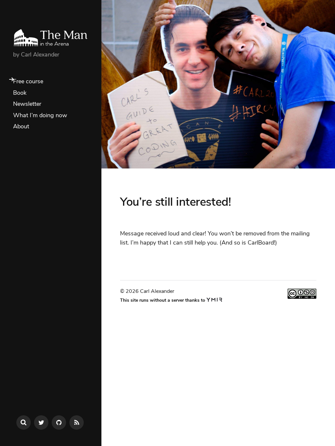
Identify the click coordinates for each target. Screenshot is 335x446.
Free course (28, 81)
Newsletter (27, 104)
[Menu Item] (41, 422)
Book (19, 93)
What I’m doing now (40, 115)
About (21, 126)
